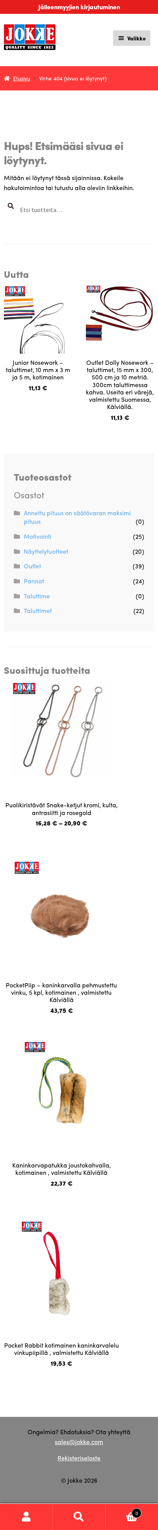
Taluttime (37, 595)
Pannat (34, 580)
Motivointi (37, 536)
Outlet (32, 565)
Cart (121, 1510)
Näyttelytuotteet (46, 551)
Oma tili (26, 1517)
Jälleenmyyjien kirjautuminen (79, 6)
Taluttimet (38, 610)
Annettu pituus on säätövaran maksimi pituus (77, 517)
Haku (79, 1517)
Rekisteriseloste (79, 1457)
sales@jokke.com (79, 1441)
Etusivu (21, 78)
